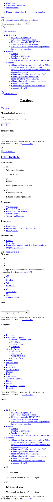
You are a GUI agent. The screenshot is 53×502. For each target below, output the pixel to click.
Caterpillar (10, 243)
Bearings (9, 388)
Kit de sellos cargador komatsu (23, 40)
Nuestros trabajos (13, 214)
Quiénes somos (12, 8)
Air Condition (11, 376)
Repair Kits (10, 367)
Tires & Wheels (12, 349)
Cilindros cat (28, 74)
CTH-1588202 (10, 157)
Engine (9, 365)
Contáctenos (11, 3)
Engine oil (10, 335)
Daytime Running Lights (21, 340)
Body (8, 374)
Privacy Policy (12, 231)
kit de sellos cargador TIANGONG (25, 42)
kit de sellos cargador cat (21, 37)
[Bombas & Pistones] (19, 20)
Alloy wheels (16, 353)
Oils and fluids (12, 363)
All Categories (10, 31)
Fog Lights (15, 342)
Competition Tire (18, 356)
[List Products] (6, 126)
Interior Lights (17, 344)
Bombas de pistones (19, 58)
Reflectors (15, 347)
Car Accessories (12, 369)
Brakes (9, 360)
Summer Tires (17, 358)
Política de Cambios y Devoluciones (21, 228)
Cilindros (10, 63)
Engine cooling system (15, 386)
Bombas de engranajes (20, 56)
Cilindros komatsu (29, 82)
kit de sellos (11, 35)
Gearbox (9, 383)
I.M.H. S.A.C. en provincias (17, 209)
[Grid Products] (3, 126)
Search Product (10, 94)
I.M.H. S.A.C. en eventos (16, 211)
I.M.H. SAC (27, 144)
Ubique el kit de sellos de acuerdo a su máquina (25, 12)
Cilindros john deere (25, 77)
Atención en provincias (15, 5)
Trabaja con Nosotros (15, 216)
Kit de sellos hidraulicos (30, 48)
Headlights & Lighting (15, 337)
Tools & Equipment (14, 379)
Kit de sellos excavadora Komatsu (25, 44)
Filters (8, 381)
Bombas (9, 51)
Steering (9, 372)
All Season (15, 351)
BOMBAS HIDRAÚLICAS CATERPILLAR (30, 60)
